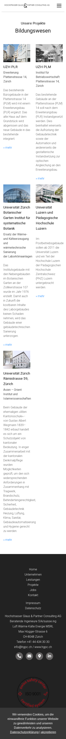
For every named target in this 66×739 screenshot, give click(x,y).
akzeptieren (48, 732)
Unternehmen (33, 574)
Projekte (33, 585)
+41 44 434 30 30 (38, 642)
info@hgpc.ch (23, 647)
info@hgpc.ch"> (29, 656)
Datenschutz (33, 608)
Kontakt (33, 595)
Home (33, 569)
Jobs (33, 590)
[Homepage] (33, 6)
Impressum (33, 603)
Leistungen (33, 579)
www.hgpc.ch (43, 647)
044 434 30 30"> (19, 656)
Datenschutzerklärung (24, 732)
